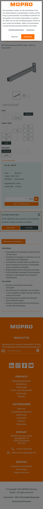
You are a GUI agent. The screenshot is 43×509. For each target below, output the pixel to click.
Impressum (30, 30)
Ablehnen (14, 37)
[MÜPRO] (21, 4)
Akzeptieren (28, 37)
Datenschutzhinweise (16, 30)
